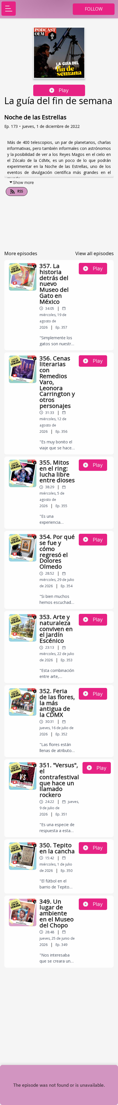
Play (64, 90)
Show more (23, 182)
